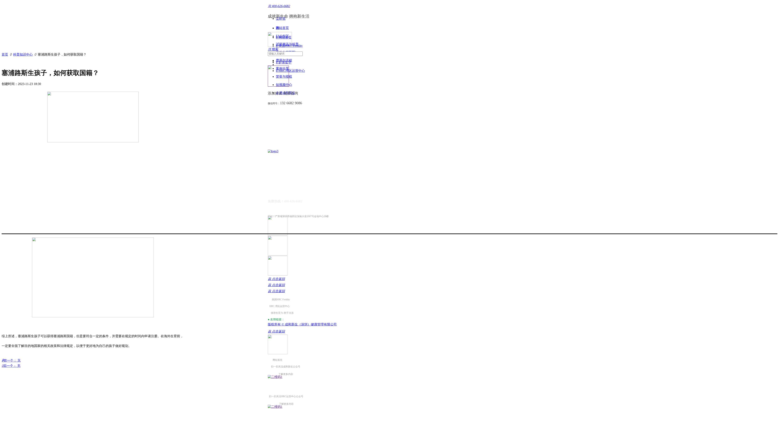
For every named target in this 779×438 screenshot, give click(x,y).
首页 (5, 54)
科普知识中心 (23, 54)
